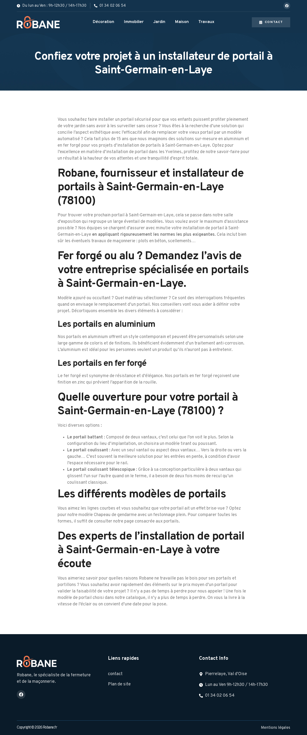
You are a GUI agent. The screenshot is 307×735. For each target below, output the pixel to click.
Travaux (206, 22)
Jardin (159, 22)
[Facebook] (286, 5)
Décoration (103, 22)
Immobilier (134, 22)
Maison (182, 22)
